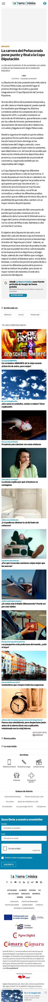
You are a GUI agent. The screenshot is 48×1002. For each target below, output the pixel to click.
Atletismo (7, 315)
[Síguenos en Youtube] (15, 882)
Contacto (39, 905)
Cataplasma (41, 807)
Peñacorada (35, 315)
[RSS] (41, 882)
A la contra (10, 802)
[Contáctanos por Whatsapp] (28, 882)
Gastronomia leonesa (13, 797)
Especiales (25, 894)
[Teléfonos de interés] (9, 763)
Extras (28, 897)
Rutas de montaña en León (28, 802)
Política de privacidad (30, 901)
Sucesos (32, 890)
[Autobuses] (16, 777)
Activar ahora (17, 295)
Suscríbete (9, 865)
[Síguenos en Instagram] (20, 882)
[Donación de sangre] (24, 763)
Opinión (20, 897)
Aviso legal (14, 901)
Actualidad (12, 890)
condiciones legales (25, 858)
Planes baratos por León (34, 797)
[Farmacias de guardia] (31, 778)
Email (3, 834)
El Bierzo (23, 890)
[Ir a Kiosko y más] (32, 882)
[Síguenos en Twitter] (11, 882)
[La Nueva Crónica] (24, 878)
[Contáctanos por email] (37, 882)
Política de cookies (12, 905)
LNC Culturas (13, 894)
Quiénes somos (27, 905)
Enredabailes (7, 807)
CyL (39, 890)
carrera (21, 315)
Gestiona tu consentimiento (24, 908)
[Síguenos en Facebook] (7, 882)
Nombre (4, 824)
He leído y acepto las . (19, 858)
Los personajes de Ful (24, 807)
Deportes (5, 46)
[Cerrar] (45, 992)
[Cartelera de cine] (38, 763)
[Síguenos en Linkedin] (24, 882)
